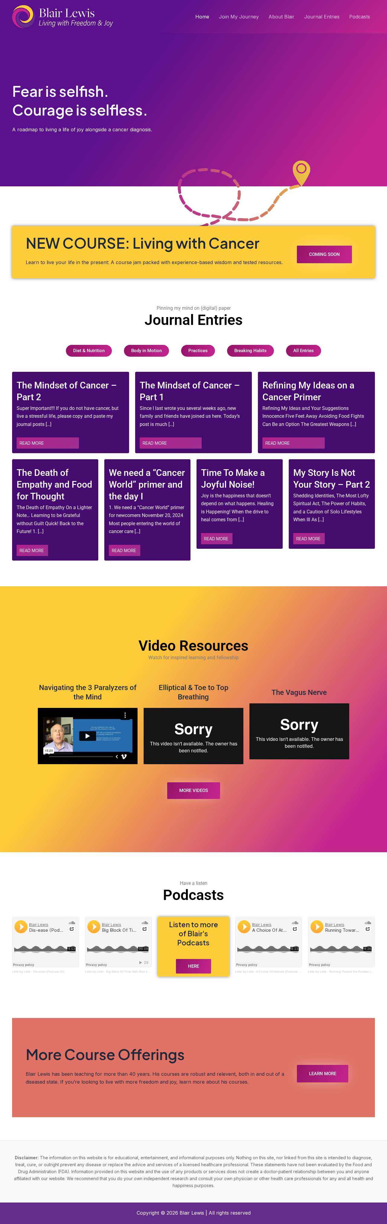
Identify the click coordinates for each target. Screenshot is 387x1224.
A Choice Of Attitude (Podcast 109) (280, 971)
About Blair (281, 17)
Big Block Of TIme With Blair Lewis (130, 971)
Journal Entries (322, 17)
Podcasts (359, 17)
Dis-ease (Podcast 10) (48, 971)
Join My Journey (239, 17)
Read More (32, 443)
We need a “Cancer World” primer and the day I (147, 484)
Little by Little (21, 971)
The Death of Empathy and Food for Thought (54, 484)
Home (202, 17)
